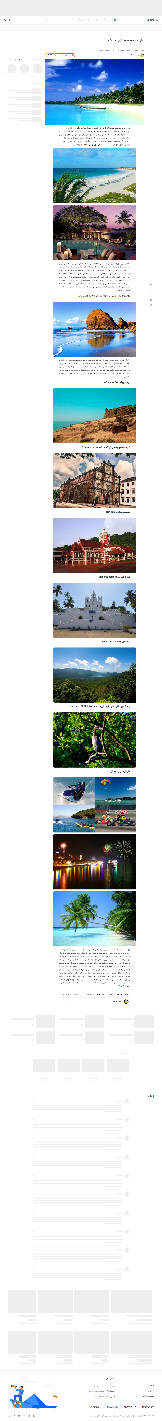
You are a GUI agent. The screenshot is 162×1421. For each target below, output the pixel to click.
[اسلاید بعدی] (5, 72)
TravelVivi (122, 986)
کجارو (74, 983)
